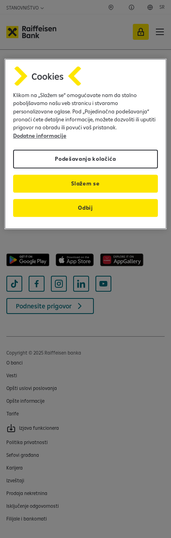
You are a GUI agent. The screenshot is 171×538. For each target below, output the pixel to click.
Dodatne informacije (39, 135)
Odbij (85, 207)
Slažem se (85, 183)
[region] (85, 143)
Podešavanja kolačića (85, 158)
